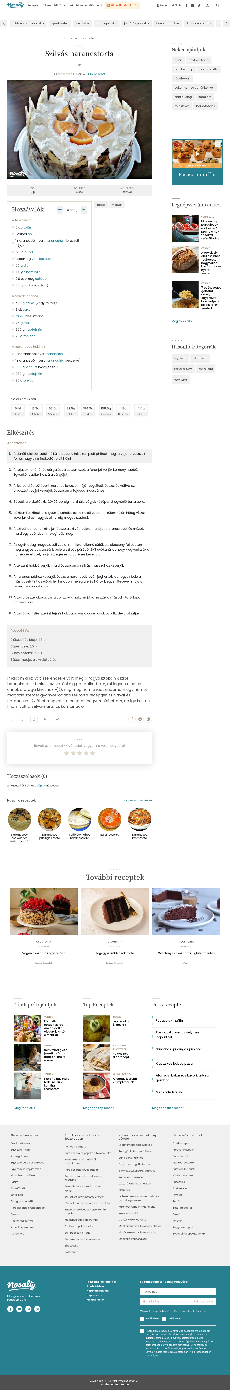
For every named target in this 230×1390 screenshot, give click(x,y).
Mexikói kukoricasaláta (133, 1239)
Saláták (177, 1214)
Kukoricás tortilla (129, 1213)
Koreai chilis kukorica (131, 1177)
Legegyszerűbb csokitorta (115, 953)
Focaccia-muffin (169, 1020)
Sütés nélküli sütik (184, 1169)
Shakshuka (71, 1245)
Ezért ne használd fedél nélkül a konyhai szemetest (56, 1084)
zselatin (29, 336)
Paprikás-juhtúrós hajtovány (82, 1239)
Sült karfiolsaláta (169, 1092)
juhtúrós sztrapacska (28, 23)
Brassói (15, 1214)
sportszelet (59, 23)
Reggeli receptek (183, 1227)
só (30, 234)
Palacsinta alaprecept (121, 1055)
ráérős (101, 205)
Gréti (186, 963)
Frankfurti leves (20, 1143)
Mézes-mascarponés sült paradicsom (81, 1161)
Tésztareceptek (182, 1208)
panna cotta (209, 69)
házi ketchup (183, 69)
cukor (28, 252)
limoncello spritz (199, 23)
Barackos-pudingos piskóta (178, 1049)
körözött (204, 97)
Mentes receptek (183, 1162)
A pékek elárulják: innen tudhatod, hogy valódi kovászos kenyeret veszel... (211, 263)
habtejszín (34, 329)
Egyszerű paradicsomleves (27, 1162)
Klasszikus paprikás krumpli (81, 1220)
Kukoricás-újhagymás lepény (137, 1206)
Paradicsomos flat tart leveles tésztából (83, 1178)
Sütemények (181, 1156)
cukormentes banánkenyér (194, 88)
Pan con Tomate (75, 1146)
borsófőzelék (205, 106)
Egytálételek (180, 1188)
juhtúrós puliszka (136, 23)
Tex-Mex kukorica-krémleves (137, 1170)
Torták (177, 1201)
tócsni (117, 1017)
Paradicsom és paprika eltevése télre (88, 1153)
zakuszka (82, 23)
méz (27, 323)
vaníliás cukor (43, 258)
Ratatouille (71, 1252)
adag (73, 210)
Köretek (177, 1220)
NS (79, 65)
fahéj (19, 316)
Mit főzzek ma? (63, 5)
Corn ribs (124, 1190)
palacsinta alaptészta (120, 1047)
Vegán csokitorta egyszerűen (43, 953)
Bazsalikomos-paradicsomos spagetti (83, 1188)
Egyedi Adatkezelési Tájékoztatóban (167, 1352)
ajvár (178, 60)
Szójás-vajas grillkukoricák (135, 1164)
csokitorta (180, 379)
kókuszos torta (183, 369)
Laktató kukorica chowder (135, 1183)
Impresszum (94, 1295)
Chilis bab (17, 1195)
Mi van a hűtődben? (89, 5)
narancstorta (84, 38)
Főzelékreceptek (183, 1175)
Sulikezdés (207, 216)
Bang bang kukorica (131, 1158)
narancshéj (55, 240)
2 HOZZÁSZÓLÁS (97, 73)
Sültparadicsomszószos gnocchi (85, 1196)
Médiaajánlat (95, 1299)
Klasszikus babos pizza (174, 1063)
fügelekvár (182, 78)
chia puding (183, 97)
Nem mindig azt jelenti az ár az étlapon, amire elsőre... (55, 1055)
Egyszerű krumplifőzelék (26, 1169)
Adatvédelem (95, 1286)
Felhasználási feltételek (101, 1281)
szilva (30, 303)
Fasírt (14, 1182)
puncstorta (206, 369)
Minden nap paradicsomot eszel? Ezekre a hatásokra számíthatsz (210, 230)
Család (205, 248)
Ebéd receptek (182, 1143)
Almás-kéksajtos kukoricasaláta (138, 1232)
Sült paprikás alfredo (77, 1232)
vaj (26, 285)
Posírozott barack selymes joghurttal (177, 1034)
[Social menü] (193, 5)
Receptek (33, 5)
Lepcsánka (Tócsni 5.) (121, 1023)
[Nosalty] (15, 5)
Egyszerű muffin (21, 1149)
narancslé (55, 354)
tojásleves (182, 106)
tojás (28, 227)
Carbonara (17, 1233)
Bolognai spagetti (22, 1201)
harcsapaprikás (168, 23)
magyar (117, 205)
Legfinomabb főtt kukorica (135, 1145)
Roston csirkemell (22, 1220)
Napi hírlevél (152, 1318)
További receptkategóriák (189, 1233)
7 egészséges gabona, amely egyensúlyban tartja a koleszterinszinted (211, 298)
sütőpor (41, 278)
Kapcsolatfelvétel (98, 1290)
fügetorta (180, 358)
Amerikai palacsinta (23, 1227)
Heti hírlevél (174, 1318)
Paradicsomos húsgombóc (28, 1208)
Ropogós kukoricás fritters (135, 1151)
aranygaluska (106, 23)
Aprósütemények (183, 1149)
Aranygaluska (19, 1156)
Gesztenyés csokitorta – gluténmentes (186, 953)
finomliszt (32, 272)
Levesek (178, 1195)
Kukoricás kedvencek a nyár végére (139, 1137)
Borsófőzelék (19, 1188)
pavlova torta (198, 60)
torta (68, 38)
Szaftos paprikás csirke (79, 1226)
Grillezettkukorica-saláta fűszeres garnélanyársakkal (140, 1198)
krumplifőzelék (122, 1074)
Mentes (48, 1017)
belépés (40, 785)
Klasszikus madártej (23, 1175)
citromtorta (200, 358)
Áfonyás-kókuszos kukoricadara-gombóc (183, 1077)
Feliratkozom (203, 1301)
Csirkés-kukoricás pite (132, 1219)
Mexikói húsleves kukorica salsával (140, 1226)
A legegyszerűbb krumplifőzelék (125, 1080)
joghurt (31, 367)
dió (26, 265)
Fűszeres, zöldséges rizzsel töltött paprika (85, 1211)
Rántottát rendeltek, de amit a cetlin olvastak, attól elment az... (54, 1028)
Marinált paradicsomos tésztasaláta (87, 1203)
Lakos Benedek (43, 963)
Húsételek (179, 1182)
